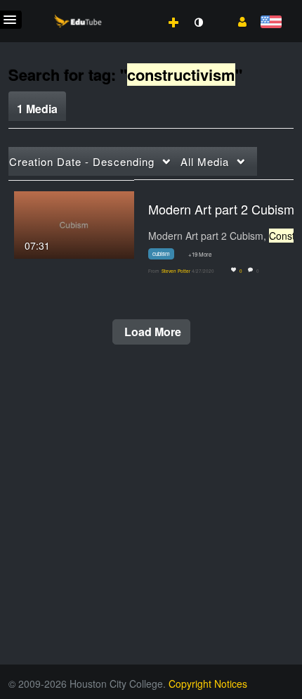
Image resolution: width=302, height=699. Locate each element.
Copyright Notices (208, 683)
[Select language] (270, 23)
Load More (151, 331)
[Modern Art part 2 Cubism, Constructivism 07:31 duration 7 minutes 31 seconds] (74, 223)
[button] (237, 20)
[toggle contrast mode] (198, 22)
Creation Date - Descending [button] (82, 161)
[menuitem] (142, 7)
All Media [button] (204, 161)
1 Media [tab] (37, 109)
